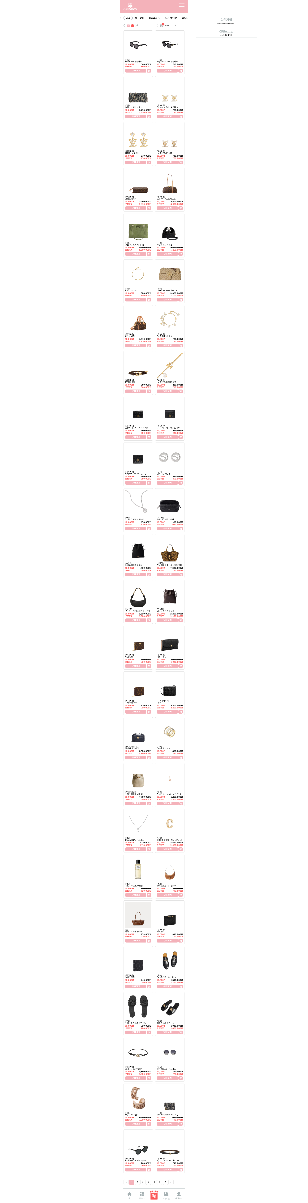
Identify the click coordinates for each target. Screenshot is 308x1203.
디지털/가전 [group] (171, 18)
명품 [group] (128, 18)
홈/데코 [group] (185, 18)
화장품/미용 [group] (154, 18)
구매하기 (136, 70)
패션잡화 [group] (139, 18)
